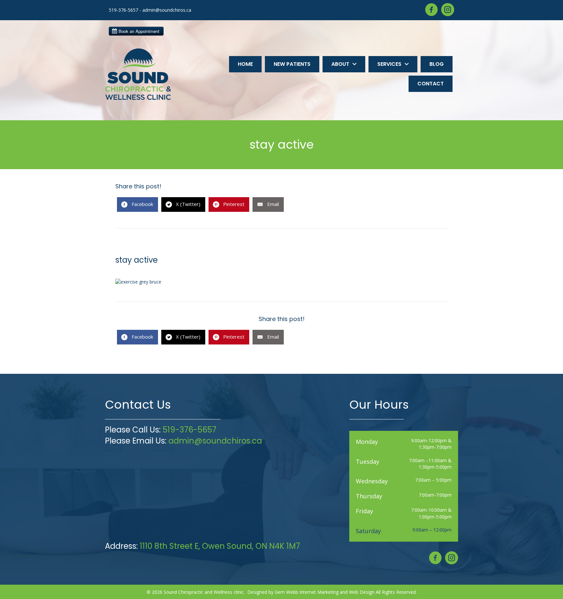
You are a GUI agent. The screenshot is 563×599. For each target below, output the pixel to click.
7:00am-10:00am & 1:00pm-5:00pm (431, 513)
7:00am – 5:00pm (433, 480)
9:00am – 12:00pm (432, 530)
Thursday (369, 496)
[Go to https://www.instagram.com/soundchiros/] (447, 10)
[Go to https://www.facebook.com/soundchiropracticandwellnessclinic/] (431, 10)
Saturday (368, 531)
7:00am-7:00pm (435, 495)
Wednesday (372, 481)
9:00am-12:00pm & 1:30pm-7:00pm (431, 443)
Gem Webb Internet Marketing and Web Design (324, 592)
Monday (367, 442)
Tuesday (367, 461)
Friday (364, 511)
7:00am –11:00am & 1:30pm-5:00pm (430, 463)
